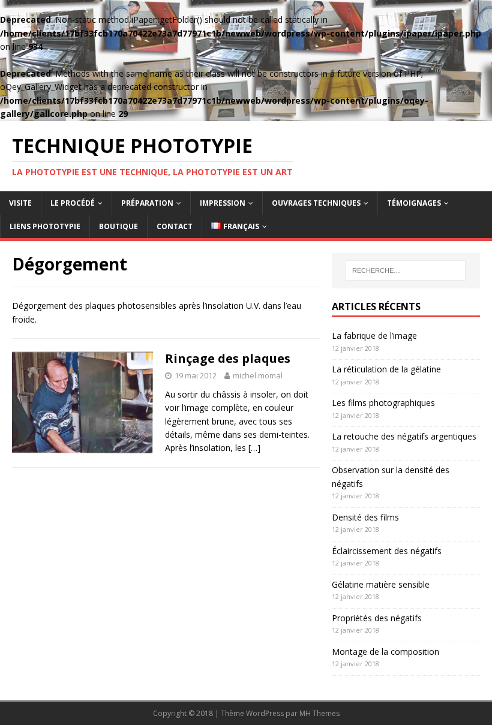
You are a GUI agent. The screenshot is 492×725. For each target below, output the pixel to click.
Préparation (147, 203)
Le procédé (72, 203)
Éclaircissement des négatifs (387, 550)
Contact (175, 226)
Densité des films (365, 517)
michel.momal (258, 375)
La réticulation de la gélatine (386, 369)
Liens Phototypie (45, 226)
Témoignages (414, 203)
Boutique (118, 226)
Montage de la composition (385, 651)
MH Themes (319, 713)
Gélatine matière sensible (381, 584)
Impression (222, 203)
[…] (254, 447)
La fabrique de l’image (374, 335)
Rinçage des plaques (227, 358)
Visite (20, 203)
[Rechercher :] (405, 270)
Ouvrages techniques (316, 203)
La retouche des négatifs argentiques (404, 436)
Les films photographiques (383, 402)
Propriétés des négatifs (377, 618)
